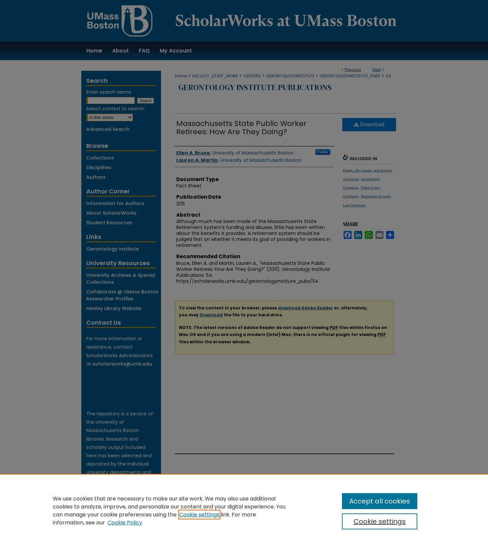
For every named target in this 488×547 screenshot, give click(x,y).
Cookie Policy (125, 522)
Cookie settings (199, 514)
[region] (244, 510)
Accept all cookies (379, 501)
